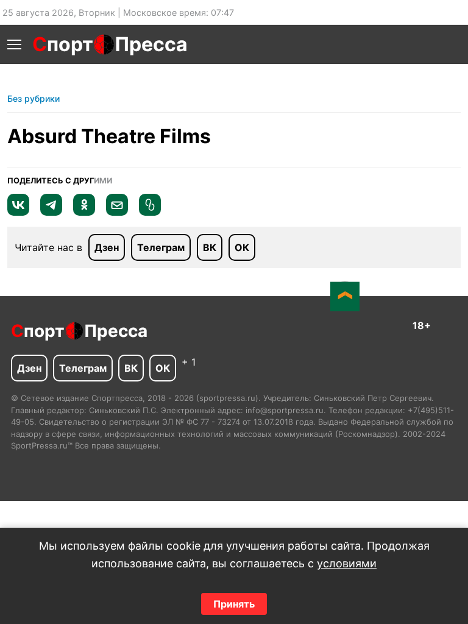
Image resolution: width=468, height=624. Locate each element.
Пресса (151, 44)
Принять (234, 604)
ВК (209, 247)
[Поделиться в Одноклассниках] (84, 212)
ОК (242, 247)
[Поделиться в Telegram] (51, 212)
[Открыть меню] (14, 44)
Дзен (106, 247)
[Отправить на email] (117, 212)
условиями (347, 563)
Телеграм (161, 247)
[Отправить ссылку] (150, 212)
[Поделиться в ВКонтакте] (18, 212)
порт (62, 44)
